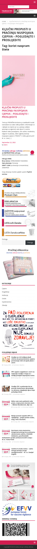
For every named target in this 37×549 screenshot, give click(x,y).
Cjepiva (4, 288)
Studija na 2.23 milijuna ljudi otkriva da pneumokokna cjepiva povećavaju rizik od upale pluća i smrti (23, 360)
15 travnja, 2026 (7, 394)
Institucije (5, 295)
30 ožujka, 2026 (7, 456)
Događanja (5, 292)
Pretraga (4, 239)
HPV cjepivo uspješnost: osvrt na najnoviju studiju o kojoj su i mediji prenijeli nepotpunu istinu (22, 373)
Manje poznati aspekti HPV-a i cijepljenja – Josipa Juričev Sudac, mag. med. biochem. (23, 417)
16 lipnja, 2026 (7, 365)
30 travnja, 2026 (17, 378)
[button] (34, 2)
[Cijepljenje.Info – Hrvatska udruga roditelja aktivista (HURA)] (18, 12)
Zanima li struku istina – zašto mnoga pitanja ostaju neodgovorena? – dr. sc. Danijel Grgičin (22, 451)
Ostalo (4, 298)
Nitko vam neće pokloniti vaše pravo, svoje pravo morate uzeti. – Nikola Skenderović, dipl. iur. (23, 403)
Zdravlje (4, 305)
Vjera (5, 145)
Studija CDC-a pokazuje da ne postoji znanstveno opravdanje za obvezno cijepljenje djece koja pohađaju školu (23, 389)
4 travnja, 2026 (16, 421)
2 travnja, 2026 (7, 442)
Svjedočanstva (6, 302)
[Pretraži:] (18, 7)
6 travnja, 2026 (16, 407)
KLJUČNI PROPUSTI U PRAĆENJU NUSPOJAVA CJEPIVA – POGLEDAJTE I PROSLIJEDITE (15, 112)
